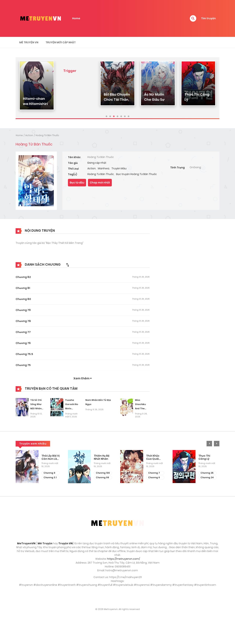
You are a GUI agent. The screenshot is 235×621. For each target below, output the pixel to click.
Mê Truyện (45, 543)
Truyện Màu (118, 168)
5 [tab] (121, 116)
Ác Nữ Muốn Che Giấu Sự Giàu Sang (154, 99)
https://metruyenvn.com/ (123, 559)
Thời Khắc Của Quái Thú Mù (152, 457)
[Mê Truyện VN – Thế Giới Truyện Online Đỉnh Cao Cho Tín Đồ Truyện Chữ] (40, 18)
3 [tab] (114, 116)
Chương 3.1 (50, 477)
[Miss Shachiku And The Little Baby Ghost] (126, 407)
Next (216, 443)
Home (76, 18)
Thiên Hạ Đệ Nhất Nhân (101, 457)
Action (29, 135)
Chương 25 (207, 472)
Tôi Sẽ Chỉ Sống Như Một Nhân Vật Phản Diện (35, 408)
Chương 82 (23, 277)
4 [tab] (117, 116)
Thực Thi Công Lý (204, 457)
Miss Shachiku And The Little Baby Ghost (141, 408)
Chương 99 (102, 477)
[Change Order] (67, 264)
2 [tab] (110, 116)
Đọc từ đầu (77, 182)
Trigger (69, 70)
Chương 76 (23, 343)
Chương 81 (23, 288)
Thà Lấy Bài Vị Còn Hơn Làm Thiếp (50, 457)
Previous (209, 443)
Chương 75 (23, 365)
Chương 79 (23, 310)
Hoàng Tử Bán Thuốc (47, 135)
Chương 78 (23, 321)
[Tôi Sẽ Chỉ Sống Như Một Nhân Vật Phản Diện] (22, 407)
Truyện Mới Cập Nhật (61, 42)
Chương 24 (207, 477)
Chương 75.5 (24, 354)
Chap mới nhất (100, 182)
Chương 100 (103, 472)
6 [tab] (125, 116)
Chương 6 (154, 477)
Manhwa (103, 168)
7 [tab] (128, 116)
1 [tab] (106, 116)
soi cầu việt (118, 597)
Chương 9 (49, 472)
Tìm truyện (208, 18)
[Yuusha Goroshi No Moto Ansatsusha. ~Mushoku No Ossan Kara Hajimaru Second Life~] (56, 407)
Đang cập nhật (96, 163)
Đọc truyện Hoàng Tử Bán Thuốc (136, 174)
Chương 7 (154, 472)
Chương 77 (23, 332)
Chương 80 (23, 299)
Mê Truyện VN (28, 42)
